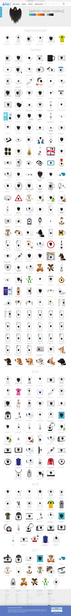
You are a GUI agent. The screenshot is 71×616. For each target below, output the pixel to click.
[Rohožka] (8, 135)
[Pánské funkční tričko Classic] (62, 488)
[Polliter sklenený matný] (8, 77)
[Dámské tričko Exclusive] (8, 387)
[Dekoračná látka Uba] (30, 263)
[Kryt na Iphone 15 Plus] (51, 321)
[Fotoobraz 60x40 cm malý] (62, 205)
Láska (17, 593)
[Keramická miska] (8, 275)
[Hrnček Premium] (30, 34)
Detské (17, 597)
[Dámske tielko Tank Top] (30, 399)
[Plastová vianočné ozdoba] (62, 275)
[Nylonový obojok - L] (62, 356)
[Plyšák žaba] (30, 275)
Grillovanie (28, 594)
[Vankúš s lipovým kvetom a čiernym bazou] (51, 193)
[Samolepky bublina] (41, 275)
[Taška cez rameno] (62, 434)
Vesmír (27, 602)
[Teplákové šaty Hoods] (30, 469)
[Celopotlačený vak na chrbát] (62, 511)
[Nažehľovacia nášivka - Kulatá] (41, 100)
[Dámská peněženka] (51, 469)
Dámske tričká (7, 599)
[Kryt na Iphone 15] (30, 321)
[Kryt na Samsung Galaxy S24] (41, 333)
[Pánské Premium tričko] (41, 34)
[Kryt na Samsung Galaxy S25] (8, 240)
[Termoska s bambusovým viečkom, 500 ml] (51, 112)
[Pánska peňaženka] (30, 511)
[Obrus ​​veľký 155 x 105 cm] (30, 298)
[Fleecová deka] (62, 77)
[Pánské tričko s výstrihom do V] (8, 511)
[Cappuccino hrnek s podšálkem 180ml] (30, 100)
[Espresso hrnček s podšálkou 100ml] (19, 77)
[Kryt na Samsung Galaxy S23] (8, 345)
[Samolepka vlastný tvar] (30, 65)
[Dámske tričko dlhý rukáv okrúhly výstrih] (51, 457)
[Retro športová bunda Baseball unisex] (19, 457)
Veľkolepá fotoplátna (29, 598)
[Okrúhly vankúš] (19, 170)
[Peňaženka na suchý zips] (62, 523)
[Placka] (41, 65)
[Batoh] (19, 511)
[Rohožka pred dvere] (51, 65)
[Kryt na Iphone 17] (19, 310)
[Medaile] (62, 158)
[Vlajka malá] (8, 123)
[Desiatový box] (62, 170)
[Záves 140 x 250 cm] (62, 298)
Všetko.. (17, 602)
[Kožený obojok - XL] (41, 356)
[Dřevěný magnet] (51, 345)
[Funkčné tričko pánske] (8, 500)
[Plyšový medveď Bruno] (51, 554)
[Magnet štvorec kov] (41, 88)
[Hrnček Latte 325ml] (19, 88)
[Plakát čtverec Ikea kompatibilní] (41, 170)
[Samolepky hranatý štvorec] (62, 100)
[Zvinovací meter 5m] (8, 523)
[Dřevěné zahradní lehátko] (41, 298)
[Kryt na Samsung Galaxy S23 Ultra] (30, 345)
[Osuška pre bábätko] (30, 554)
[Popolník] (8, 193)
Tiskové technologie (51, 599)
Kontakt (57, 3)
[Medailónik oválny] (30, 422)
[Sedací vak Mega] (8, 298)
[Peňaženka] (51, 523)
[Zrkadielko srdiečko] (62, 457)
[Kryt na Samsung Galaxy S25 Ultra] (19, 240)
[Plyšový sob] (51, 263)
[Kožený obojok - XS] (62, 345)
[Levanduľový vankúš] (19, 275)
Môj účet (49, 603)
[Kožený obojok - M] (19, 356)
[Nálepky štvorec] (51, 77)
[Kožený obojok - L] (30, 356)
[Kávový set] (19, 135)
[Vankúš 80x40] (41, 123)
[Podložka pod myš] (19, 100)
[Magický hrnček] (19, 65)
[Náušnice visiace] (19, 434)
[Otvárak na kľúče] (62, 263)
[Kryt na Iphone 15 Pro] (41, 321)
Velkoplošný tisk (39, 593)
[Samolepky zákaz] (51, 240)
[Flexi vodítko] (41, 158)
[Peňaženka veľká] (24, 535)
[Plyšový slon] (8, 228)
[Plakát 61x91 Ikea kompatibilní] (30, 112)
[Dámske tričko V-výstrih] (19, 387)
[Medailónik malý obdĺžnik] (19, 469)
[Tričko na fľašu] (62, 240)
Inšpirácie (24, 4)
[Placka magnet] (41, 77)
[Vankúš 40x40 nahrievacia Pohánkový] (62, 193)
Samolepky (7, 597)
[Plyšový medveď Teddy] (41, 263)
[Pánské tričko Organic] (30, 488)
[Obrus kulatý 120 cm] (19, 298)
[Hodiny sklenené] (19, 123)
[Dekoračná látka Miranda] (30, 205)
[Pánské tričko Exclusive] (41, 488)
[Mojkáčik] (57, 577)
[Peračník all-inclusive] (8, 554)
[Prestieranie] (19, 228)
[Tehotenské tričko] (41, 434)
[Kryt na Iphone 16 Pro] (8, 321)
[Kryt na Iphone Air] (51, 310)
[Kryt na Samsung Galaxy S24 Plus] (51, 333)
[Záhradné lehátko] (51, 298)
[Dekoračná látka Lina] (41, 240)
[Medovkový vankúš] (41, 193)
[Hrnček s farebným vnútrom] (62, 65)
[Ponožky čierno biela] (41, 511)
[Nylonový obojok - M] (41, 228)
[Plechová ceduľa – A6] (41, 205)
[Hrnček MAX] (30, 135)
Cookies (49, 601)
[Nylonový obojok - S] (51, 356)
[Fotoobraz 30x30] (62, 135)
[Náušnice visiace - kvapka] (41, 457)
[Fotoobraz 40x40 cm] (19, 112)
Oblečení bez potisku (40, 594)
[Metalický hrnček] (62, 228)
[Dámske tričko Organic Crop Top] (41, 387)
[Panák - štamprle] (51, 275)
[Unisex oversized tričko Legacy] (51, 488)
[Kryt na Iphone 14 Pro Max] (19, 333)
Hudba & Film (18, 598)
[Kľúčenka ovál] (41, 422)
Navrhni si (30, 4)
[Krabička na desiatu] (51, 158)
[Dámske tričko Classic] (19, 34)
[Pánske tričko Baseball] (51, 500)
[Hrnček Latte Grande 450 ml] (19, 158)
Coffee (27, 599)
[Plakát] (41, 112)
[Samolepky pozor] (19, 193)
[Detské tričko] (62, 34)
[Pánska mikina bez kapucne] (57, 535)
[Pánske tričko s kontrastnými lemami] (51, 511)
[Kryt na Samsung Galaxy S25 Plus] (30, 333)
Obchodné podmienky (51, 600)
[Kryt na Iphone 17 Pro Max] (41, 310)
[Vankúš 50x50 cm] (8, 88)
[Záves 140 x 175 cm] (8, 310)
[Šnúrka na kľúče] (30, 77)
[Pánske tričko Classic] (8, 34)
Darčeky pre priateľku (29, 604)
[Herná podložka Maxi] (8, 158)
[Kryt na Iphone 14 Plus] (8, 333)
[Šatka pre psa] (62, 112)
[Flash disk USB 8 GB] (30, 170)
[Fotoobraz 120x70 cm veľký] (19, 263)
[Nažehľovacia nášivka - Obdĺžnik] (62, 123)
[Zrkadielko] (8, 457)
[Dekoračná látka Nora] (8, 170)
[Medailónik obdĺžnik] (19, 422)
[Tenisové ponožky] (19, 500)
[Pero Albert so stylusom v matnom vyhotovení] (41, 345)
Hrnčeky (6, 593)
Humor (17, 599)
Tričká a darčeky (16, 4)
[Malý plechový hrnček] (62, 88)
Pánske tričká (7, 594)
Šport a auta (18, 594)
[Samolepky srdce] (51, 88)
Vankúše (6, 598)
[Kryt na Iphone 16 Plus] (62, 310)
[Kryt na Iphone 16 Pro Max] (19, 321)
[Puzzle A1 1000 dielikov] (8, 112)
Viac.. (6, 602)
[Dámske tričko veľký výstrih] (30, 387)
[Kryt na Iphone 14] (62, 321)
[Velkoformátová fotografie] (19, 205)
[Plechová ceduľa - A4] (51, 170)
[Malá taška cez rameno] (51, 422)
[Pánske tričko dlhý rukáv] (41, 500)
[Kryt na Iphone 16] (51, 228)
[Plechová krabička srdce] (8, 263)
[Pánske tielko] (62, 500)
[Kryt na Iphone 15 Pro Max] (51, 205)
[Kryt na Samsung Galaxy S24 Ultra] (62, 333)
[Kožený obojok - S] (8, 356)
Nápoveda (49, 596)
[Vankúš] (52, 34)
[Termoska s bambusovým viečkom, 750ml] (51, 100)
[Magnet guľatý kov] (30, 123)
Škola (27, 593)
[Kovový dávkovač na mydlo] (8, 205)
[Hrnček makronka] (30, 158)
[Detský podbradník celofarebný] (14, 577)
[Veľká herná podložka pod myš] (30, 228)
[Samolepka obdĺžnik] (8, 65)
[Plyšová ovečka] (30, 193)
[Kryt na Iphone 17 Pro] (30, 310)
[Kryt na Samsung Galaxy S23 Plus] (19, 345)
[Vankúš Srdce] (30, 88)
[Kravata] (14, 535)
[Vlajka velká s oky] (8, 100)
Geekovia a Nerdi (29, 603)
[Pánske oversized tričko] (62, 387)
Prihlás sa (53, 3)
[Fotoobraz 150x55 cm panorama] (51, 123)
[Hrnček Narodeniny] (30, 240)
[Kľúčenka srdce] (51, 135)
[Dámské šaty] (19, 399)
